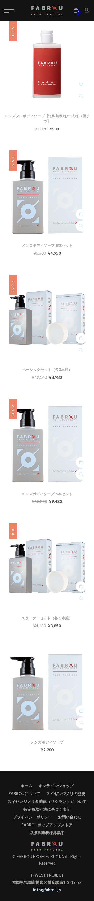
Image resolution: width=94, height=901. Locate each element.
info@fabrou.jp (47, 889)
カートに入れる (81, 214)
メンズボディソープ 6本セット (47, 494)
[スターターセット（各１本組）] (47, 566)
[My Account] (87, 10)
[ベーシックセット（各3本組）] (47, 318)
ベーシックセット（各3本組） (47, 369)
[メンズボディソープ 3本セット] (47, 193)
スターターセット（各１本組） (47, 618)
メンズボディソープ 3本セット (47, 245)
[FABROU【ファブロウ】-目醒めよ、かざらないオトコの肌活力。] (47, 10)
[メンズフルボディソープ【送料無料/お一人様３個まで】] (47, 64)
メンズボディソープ (47, 742)
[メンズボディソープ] (47, 690)
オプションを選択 (81, 84)
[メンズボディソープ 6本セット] (47, 442)
